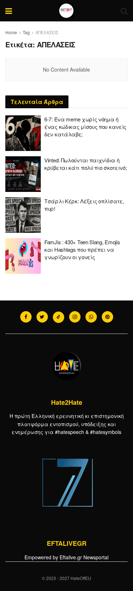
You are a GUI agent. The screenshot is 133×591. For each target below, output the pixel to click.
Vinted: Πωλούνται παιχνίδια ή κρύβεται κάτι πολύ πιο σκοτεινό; (85, 163)
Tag (26, 32)
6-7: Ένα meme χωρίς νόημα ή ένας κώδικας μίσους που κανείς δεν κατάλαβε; (85, 126)
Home (11, 32)
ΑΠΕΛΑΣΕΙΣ (46, 32)
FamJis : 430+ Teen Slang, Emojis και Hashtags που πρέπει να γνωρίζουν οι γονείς (82, 249)
